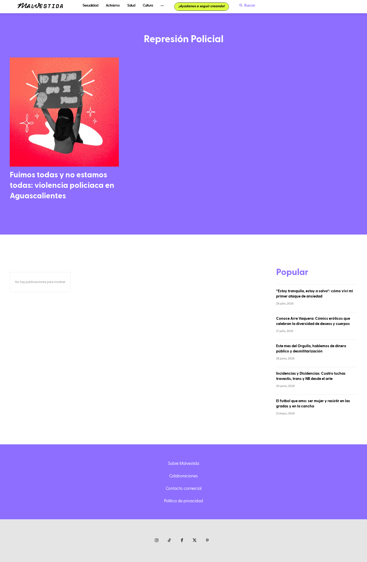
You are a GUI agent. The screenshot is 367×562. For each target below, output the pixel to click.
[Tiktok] (169, 541)
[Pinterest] (207, 541)
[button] (246, 5)
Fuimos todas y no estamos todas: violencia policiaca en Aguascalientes (62, 185)
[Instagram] (157, 541)
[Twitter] (194, 541)
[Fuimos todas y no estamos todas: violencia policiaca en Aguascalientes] (64, 112)
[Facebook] (182, 541)
